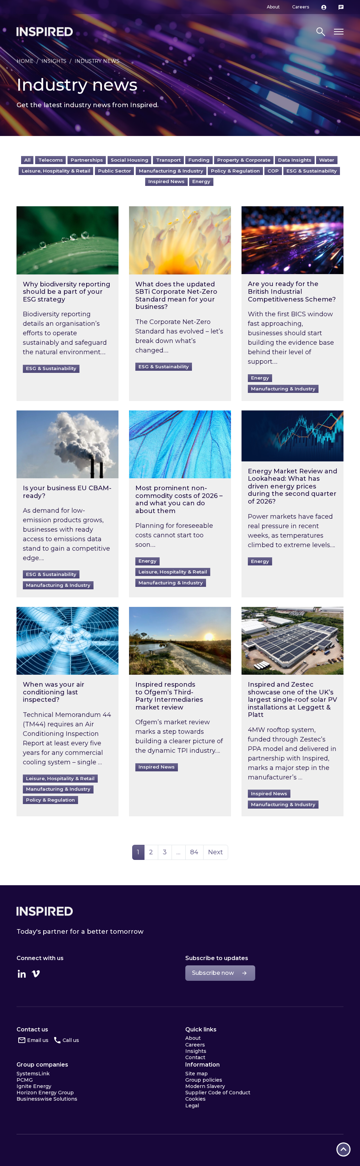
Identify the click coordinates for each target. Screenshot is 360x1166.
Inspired (45, 911)
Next (215, 852)
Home (25, 61)
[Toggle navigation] (338, 32)
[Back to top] (343, 1149)
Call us (71, 1040)
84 (197, 852)
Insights (53, 61)
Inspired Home (45, 31)
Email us (38, 1040)
